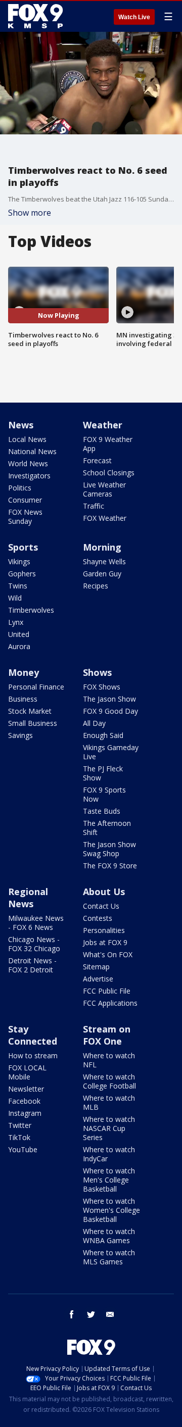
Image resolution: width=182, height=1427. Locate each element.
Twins (17, 586)
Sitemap (96, 966)
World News (28, 463)
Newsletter (26, 1089)
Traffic (93, 506)
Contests (97, 918)
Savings (20, 735)
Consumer (25, 500)
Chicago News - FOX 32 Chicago (34, 943)
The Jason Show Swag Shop (109, 849)
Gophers (22, 573)
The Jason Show (109, 699)
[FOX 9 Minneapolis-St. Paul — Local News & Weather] (37, 16)
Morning (102, 547)
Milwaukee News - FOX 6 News (36, 922)
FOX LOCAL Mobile (27, 1072)
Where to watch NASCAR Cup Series (109, 1128)
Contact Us (101, 906)
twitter (91, 1314)
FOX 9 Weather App (107, 443)
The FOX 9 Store (110, 865)
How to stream (33, 1055)
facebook (72, 1314)
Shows (97, 672)
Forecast (97, 460)
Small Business (32, 723)
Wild (15, 598)
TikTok (19, 1137)
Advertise (98, 978)
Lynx (15, 622)
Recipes (95, 586)
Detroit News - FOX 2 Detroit (32, 965)
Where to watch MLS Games (109, 1257)
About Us (104, 891)
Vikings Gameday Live (111, 752)
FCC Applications (110, 1003)
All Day (94, 723)
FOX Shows (101, 687)
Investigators (29, 475)
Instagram (24, 1113)
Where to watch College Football (109, 1081)
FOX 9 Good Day (110, 711)
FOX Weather (104, 518)
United (18, 634)
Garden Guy (102, 573)
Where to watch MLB (109, 1102)
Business (22, 699)
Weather (102, 425)
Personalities (104, 930)
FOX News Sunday (25, 516)
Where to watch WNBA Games (109, 1235)
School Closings (108, 472)
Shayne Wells (104, 561)
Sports (23, 547)
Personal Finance (36, 687)
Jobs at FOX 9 (105, 942)
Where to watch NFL (109, 1060)
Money (23, 672)
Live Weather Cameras (104, 489)
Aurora (19, 646)
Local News (27, 439)
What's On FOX (107, 954)
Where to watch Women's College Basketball (111, 1210)
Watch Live (134, 17)
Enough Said (103, 735)
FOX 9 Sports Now (104, 794)
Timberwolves (31, 610)
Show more (29, 212)
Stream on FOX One (106, 1035)
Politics (19, 488)
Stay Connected (32, 1035)
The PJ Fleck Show (103, 773)
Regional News (28, 897)
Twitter (19, 1125)
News (20, 425)
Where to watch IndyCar (109, 1154)
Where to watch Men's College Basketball (109, 1180)
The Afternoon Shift (107, 827)
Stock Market (30, 711)
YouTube (22, 1149)
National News (32, 451)
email (110, 1314)
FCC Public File (106, 991)
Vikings (19, 561)
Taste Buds (101, 811)
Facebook (24, 1101)
